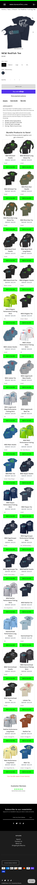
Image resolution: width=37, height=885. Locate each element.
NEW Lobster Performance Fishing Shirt (27, 345)
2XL (27, 64)
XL (22, 64)
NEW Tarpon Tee (26, 507)
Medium (10, 64)
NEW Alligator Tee (27, 313)
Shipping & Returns (18, 845)
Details (5, 101)
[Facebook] (13, 824)
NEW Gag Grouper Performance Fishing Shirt (27, 538)
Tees (9, 9)
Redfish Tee (26, 731)
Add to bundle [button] (10, 167)
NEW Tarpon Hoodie (26, 473)
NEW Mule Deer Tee (26, 220)
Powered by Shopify (16, 883)
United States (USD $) (10, 863)
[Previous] (4, 32)
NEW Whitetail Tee (10, 189)
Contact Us (18, 841)
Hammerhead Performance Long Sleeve (10, 634)
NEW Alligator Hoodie (26, 280)
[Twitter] (16, 824)
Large (16, 64)
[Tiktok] (23, 824)
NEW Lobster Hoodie (10, 347)
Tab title (23, 101)
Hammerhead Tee (26, 636)
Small (4, 64)
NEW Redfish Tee (26, 602)
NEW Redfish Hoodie (26, 569)
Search (18, 839)
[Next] (33, 32)
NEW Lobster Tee (10, 378)
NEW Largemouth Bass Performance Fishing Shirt (10, 409)
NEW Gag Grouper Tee (10, 569)
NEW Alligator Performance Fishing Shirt (10, 311)
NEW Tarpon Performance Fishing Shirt (10, 505)
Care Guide (14, 101)
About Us (18, 843)
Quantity (4, 79)
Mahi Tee (27, 762)
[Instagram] (20, 824)
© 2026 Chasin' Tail (6, 883)
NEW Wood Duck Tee (10, 280)
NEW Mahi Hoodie (10, 444)
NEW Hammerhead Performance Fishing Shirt (27, 667)
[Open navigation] (4, 4)
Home (4, 9)
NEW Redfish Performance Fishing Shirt (10, 600)
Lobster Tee (26, 700)
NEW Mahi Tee (10, 473)
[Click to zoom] (33, 18)
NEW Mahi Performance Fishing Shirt (27, 442)
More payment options (18, 96)
